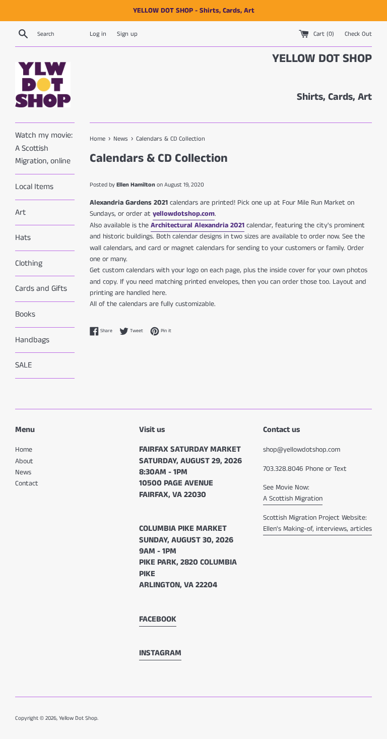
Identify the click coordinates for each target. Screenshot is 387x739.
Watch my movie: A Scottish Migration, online (44, 148)
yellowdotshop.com (184, 214)
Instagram (160, 653)
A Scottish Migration (292, 499)
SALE (23, 365)
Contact (26, 483)
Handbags (32, 340)
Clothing (28, 263)
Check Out (358, 34)
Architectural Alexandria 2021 (197, 225)
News (23, 472)
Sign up (127, 34)
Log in (98, 34)
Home (23, 450)
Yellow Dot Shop (78, 718)
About (24, 461)
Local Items (34, 187)
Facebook (157, 619)
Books (25, 314)
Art (20, 212)
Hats (23, 237)
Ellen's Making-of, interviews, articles (317, 529)
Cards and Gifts (41, 288)
